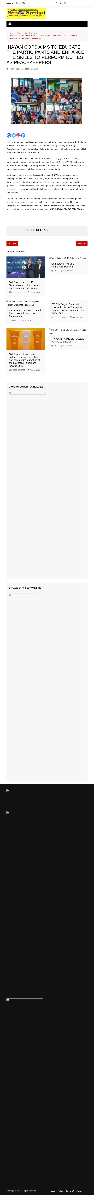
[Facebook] (9, 135)
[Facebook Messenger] (23, 135)
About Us (10, 3)
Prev (14, 244)
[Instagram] (18, 135)
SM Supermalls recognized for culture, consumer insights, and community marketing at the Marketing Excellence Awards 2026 (25, 360)
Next (80, 244)
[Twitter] (14, 135)
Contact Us (20, 3)
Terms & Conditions (74, 1191)
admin (56, 271)
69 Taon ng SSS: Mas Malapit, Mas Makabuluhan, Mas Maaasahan (25, 313)
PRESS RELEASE (16, 69)
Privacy (52, 1191)
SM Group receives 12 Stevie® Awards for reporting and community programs (24, 285)
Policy (60, 1191)
